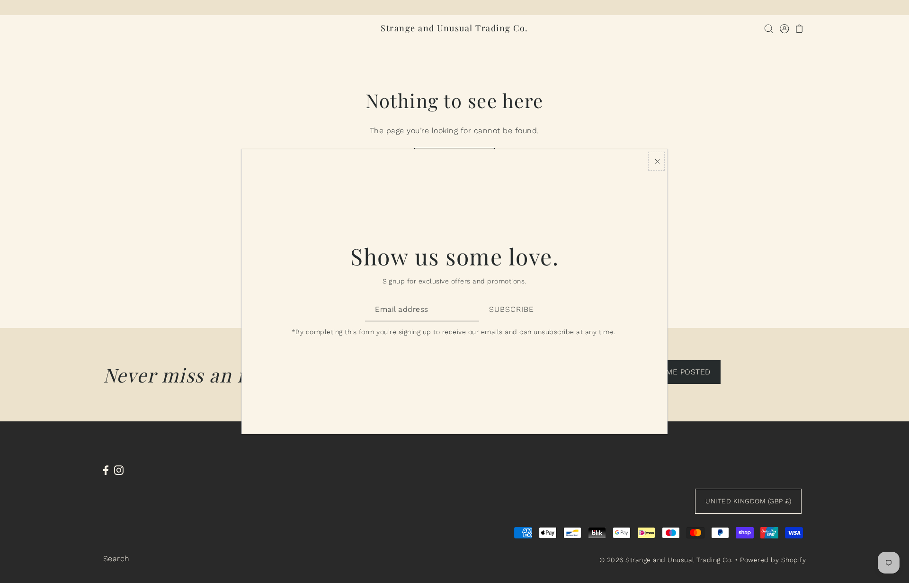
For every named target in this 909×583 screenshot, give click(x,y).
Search (116, 558)
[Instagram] (119, 469)
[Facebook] (105, 469)
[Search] (768, 28)
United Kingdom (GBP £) (748, 501)
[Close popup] (656, 161)
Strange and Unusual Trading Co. (454, 28)
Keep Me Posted (677, 371)
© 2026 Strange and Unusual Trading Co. (666, 560)
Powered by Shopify (773, 560)
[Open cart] (799, 28)
